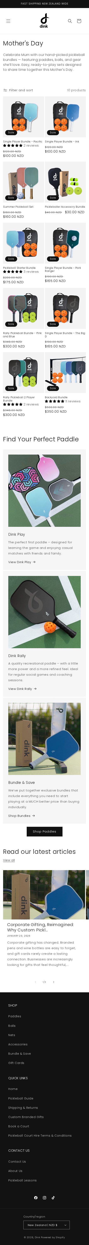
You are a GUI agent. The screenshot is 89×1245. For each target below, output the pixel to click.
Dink (37, 1237)
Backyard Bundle (56, 397)
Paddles (14, 1016)
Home (13, 1089)
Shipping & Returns (23, 1108)
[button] (8, 21)
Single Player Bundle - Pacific (22, 141)
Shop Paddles (44, 831)
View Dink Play (19, 562)
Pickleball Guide (21, 1098)
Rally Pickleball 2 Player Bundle (19, 399)
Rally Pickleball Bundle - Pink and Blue (22, 335)
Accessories (18, 1044)
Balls (12, 1026)
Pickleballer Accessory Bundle (65, 206)
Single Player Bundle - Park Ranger (63, 269)
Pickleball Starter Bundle (19, 268)
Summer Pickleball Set (18, 206)
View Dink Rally (20, 689)
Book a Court (18, 1126)
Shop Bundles (19, 816)
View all (9, 860)
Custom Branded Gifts (26, 1117)
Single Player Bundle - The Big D (65, 335)
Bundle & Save (19, 1054)
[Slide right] (53, 982)
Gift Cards (16, 1063)
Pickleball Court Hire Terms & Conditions (40, 1136)
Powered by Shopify (53, 1237)
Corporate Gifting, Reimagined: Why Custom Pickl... (40, 927)
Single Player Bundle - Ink (62, 141)
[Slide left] (35, 982)
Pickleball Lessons (22, 1180)
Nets (11, 1035)
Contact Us (17, 1162)
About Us (15, 1171)
